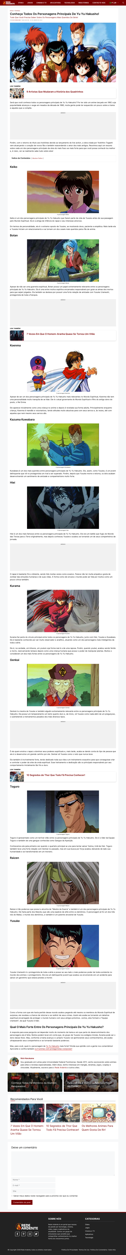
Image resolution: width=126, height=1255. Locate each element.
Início (11, 11)
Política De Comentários (98, 1250)
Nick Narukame (27, 1058)
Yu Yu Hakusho (52, 1046)
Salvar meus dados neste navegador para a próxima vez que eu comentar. (45, 1196)
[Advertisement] (63, 127)
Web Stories (83, 3)
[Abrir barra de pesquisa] (123, 3)
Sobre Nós (112, 1250)
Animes (17, 11)
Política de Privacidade (70, 1250)
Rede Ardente (61, 1067)
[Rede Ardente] (8, 3)
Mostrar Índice (37, 158)
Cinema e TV (41, 3)
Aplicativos (55, 3)
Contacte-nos (99, 3)
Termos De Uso (84, 1250)
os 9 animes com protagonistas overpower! (53, 1049)
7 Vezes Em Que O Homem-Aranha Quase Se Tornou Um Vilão (27, 1129)
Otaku (21, 3)
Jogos (30, 3)
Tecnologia (69, 3)
